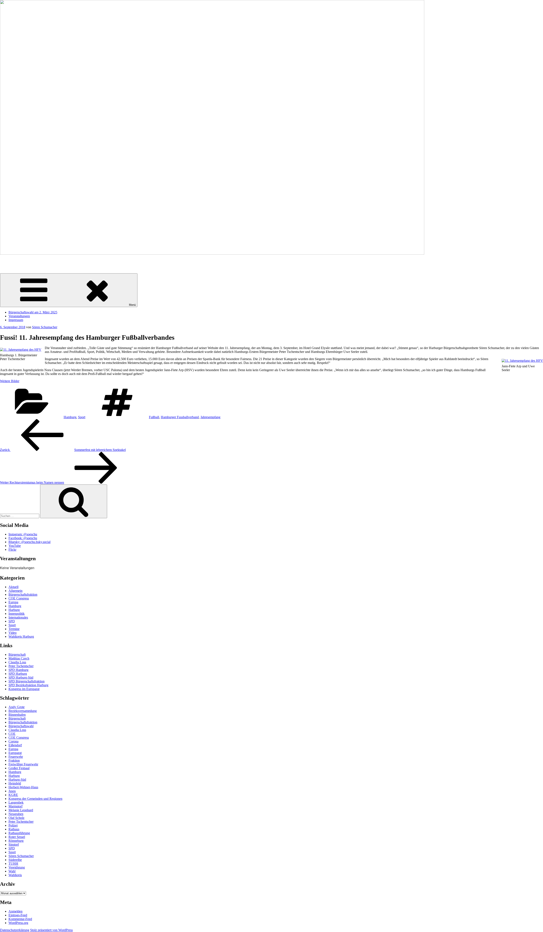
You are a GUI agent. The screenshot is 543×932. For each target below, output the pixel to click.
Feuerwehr (15, 756)
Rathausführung (19, 833)
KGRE (13, 795)
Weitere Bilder (9, 381)
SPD (11, 621)
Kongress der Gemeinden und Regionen (35, 798)
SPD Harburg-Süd (20, 677)
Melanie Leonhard (20, 810)
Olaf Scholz (16, 818)
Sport (81, 417)
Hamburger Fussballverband (180, 417)
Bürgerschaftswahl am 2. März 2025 (32, 312)
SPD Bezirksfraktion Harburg (28, 685)
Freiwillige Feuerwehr (23, 764)
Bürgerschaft (17, 654)
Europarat (15, 753)
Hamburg (70, 417)
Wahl (11, 871)
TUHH (13, 863)
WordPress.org (18, 923)
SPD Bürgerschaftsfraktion (26, 681)
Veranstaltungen (19, 316)
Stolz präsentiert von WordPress (51, 930)
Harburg (14, 610)
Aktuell (13, 587)
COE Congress (18, 598)
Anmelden (15, 911)
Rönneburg (16, 840)
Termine (14, 629)
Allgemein (15, 590)
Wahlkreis (15, 875)
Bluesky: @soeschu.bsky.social (29, 542)
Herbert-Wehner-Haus (23, 787)
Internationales (18, 617)
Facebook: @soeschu (22, 538)
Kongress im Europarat (23, 689)
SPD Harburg (17, 673)
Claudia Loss (17, 662)
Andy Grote (16, 707)
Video (12, 632)
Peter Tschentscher (21, 666)
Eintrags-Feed (17, 915)
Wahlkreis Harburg (21, 636)
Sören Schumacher (12, 260)
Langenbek (16, 802)
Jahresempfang (210, 417)
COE (11, 733)
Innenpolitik (16, 613)
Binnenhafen (17, 714)
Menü (132, 304)
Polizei (13, 825)
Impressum (15, 320)
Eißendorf (15, 745)
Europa (13, 602)
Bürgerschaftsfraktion (22, 594)
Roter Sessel (16, 837)
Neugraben (15, 814)
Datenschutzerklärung (14, 930)
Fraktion (14, 760)
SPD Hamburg (18, 670)
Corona (13, 741)
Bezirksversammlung (22, 711)
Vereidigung (16, 867)
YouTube (14, 545)
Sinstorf (13, 844)
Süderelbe (15, 860)
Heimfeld (14, 783)
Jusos (12, 791)
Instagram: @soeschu (22, 534)
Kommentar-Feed (20, 919)
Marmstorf (15, 806)
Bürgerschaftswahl (21, 726)
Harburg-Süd (17, 779)
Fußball (154, 417)
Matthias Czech (18, 658)
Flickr (12, 549)
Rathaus (13, 829)
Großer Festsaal (18, 768)
